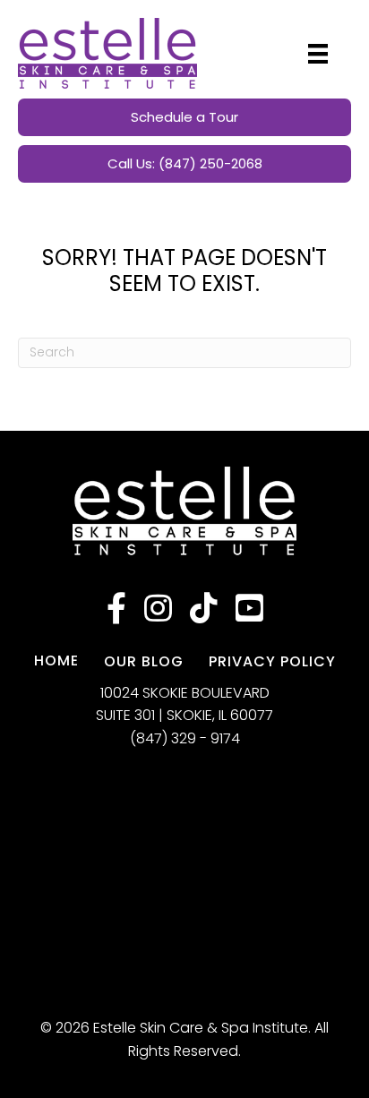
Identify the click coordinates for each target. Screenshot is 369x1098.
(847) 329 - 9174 (185, 738)
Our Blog (144, 661)
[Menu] (318, 53)
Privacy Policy (272, 661)
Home (56, 660)
